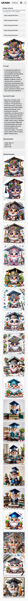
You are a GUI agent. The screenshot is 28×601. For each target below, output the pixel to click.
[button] (21, 2)
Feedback (14, 2)
